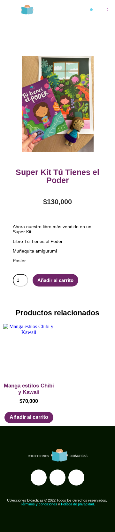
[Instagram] (57, 478)
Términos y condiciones (38, 504)
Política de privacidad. (78, 504)
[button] (91, 9)
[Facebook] (39, 478)
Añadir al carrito (55, 280)
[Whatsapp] (76, 478)
